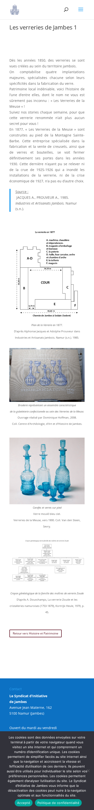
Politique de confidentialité (58, 803)
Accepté (23, 803)
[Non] (88, 770)
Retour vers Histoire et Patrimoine (35, 633)
